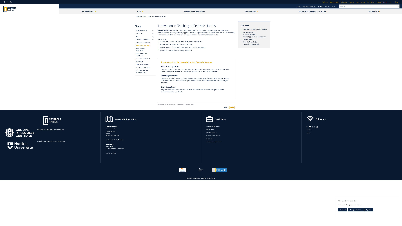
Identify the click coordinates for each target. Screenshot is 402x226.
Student (298, 6)
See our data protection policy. (350, 205)
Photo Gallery (371, 2)
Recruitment (210, 129)
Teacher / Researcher (309, 6)
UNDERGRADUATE (141, 31)
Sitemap (203, 178)
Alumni (327, 6)
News (308, 133)
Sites (396, 2)
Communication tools (213, 136)
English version (141, 16)
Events (309, 130)
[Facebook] (1, 2)
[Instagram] (4, 2)
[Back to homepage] (29, 9)
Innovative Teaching (159, 16)
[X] (232, 107)
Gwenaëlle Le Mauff (250, 29)
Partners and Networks (213, 142)
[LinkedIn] (7, 2)
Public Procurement (212, 126)
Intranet (351, 2)
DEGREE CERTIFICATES (142, 68)
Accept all (343, 210)
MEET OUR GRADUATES (143, 59)
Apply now (325, 2)
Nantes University (382, 2)
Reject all (368, 210)
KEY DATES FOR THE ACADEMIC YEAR (142, 72)
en (390, 2)
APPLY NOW (139, 62)
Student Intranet (360, 2)
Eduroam (209, 139)
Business (320, 6)
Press (333, 6)
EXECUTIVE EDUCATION (143, 43)
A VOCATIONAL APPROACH (140, 50)
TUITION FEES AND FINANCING (141, 55)
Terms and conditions (193, 178)
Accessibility (211, 178)
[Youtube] (11, 2)
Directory (344, 2)
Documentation (334, 2)
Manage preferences (355, 210)
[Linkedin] (234, 107)
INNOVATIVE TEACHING (143, 46)
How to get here (111, 153)
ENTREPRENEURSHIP (142, 64)
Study (149, 16)
